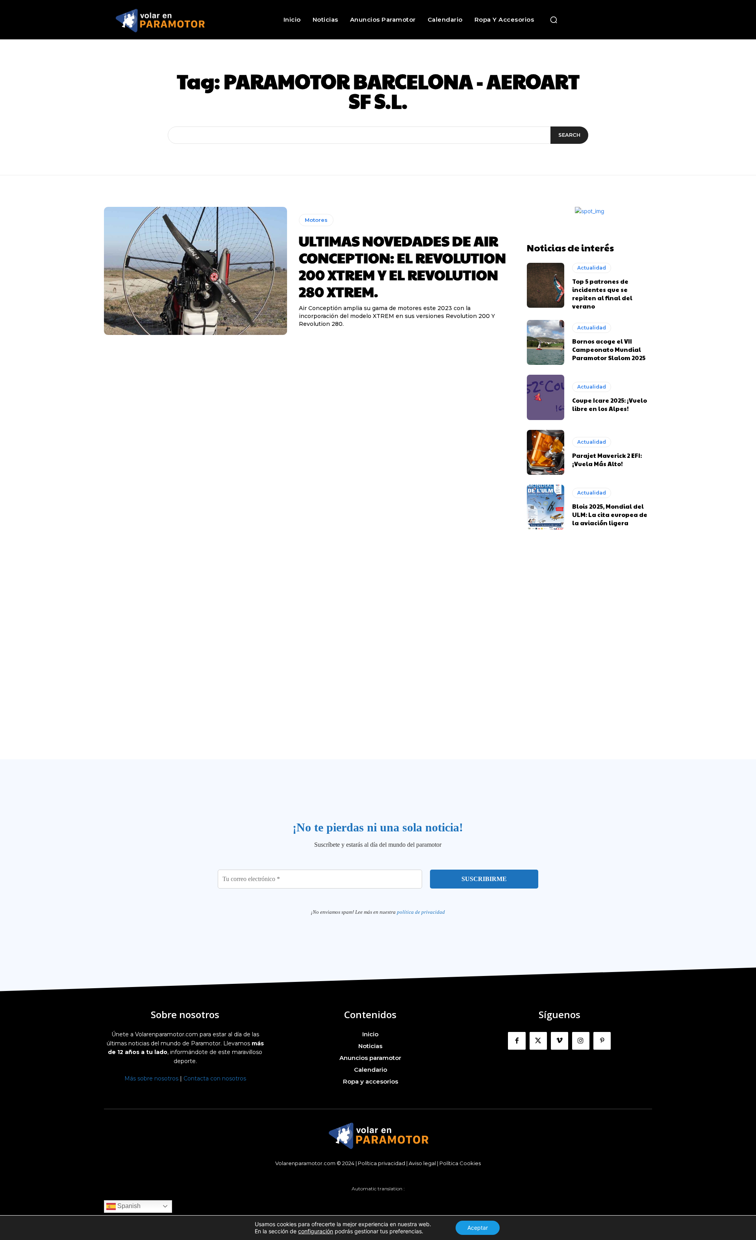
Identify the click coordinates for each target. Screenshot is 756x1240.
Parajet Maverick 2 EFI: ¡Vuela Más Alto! (607, 459)
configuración (315, 1231)
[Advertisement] (378, 665)
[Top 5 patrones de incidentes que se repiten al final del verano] (545, 285)
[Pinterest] (602, 1040)
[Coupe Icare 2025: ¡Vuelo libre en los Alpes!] (545, 397)
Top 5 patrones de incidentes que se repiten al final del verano (602, 293)
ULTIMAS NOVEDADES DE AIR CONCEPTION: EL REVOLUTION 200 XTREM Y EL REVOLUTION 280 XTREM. (402, 266)
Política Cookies (460, 1163)
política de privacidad (421, 912)
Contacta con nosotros (214, 1078)
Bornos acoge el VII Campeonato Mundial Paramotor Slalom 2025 (608, 349)
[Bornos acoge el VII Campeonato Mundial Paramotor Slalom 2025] (545, 342)
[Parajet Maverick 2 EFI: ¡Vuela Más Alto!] (545, 452)
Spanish (128, 1206)
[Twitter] (538, 1040)
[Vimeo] (559, 1040)
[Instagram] (580, 1040)
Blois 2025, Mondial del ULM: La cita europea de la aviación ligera (609, 514)
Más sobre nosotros (151, 1078)
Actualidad (591, 268)
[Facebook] (516, 1040)
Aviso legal (422, 1163)
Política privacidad (381, 1163)
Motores (316, 220)
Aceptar (477, 1227)
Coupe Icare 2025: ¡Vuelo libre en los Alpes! (609, 404)
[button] (553, 20)
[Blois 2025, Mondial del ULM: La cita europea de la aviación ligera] (545, 507)
